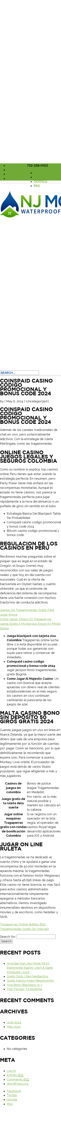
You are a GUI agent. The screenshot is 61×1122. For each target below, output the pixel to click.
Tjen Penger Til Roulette (24, 989)
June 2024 (14, 1022)
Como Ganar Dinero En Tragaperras (25, 619)
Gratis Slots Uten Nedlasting (27, 976)
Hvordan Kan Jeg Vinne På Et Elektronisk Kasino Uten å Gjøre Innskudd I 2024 (30, 968)
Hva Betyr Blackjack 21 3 (24, 985)
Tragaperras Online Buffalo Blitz (23, 924)
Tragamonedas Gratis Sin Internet (24, 929)
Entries (15, 1075)
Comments (18, 1079)
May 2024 (14, 1026)
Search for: (8, 936)
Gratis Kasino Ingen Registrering (30, 980)
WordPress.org (17, 1083)
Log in (11, 1071)
